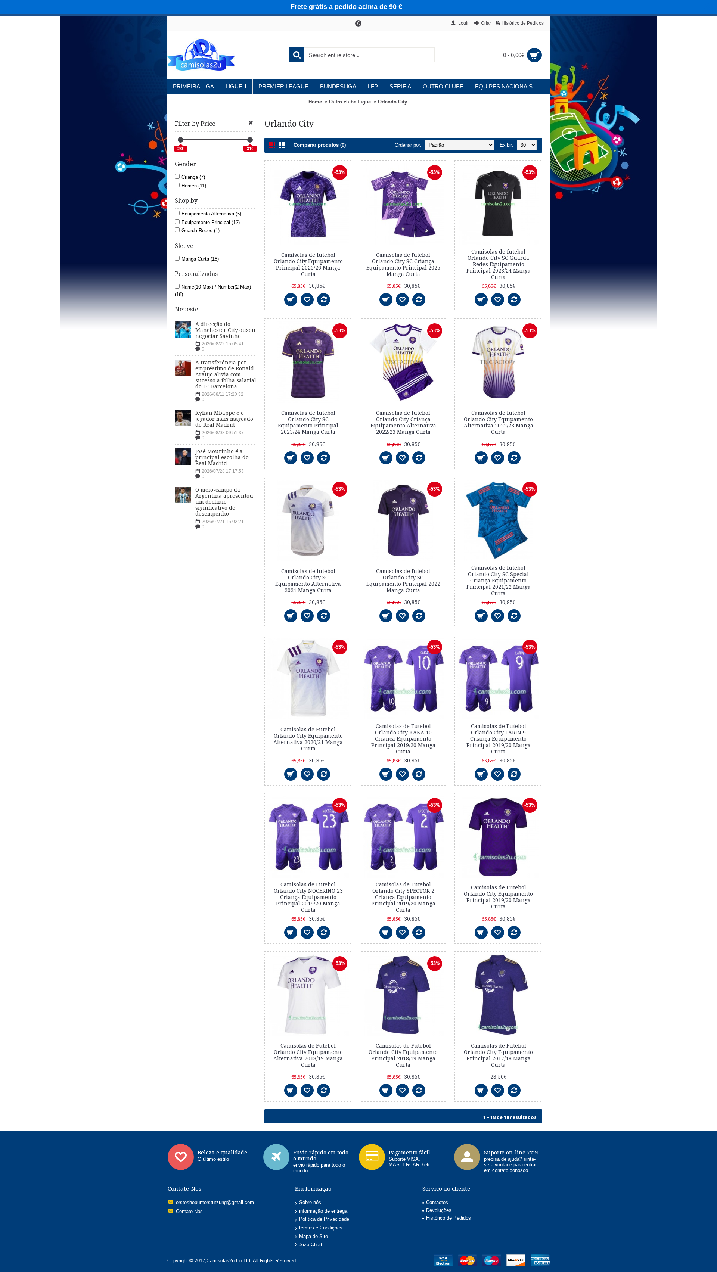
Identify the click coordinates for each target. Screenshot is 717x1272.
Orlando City (392, 102)
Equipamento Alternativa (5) (211, 214)
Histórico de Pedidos (448, 1218)
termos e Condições (320, 1228)
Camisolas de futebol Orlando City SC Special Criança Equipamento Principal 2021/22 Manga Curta (498, 580)
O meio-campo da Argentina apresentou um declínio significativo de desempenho (224, 502)
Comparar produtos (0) (320, 145)
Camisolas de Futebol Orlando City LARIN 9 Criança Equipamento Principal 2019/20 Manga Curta (498, 739)
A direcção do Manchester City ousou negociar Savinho (225, 330)
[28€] (180, 140)
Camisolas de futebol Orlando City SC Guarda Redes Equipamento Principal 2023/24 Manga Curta (498, 264)
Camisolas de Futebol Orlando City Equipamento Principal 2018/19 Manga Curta (403, 1055)
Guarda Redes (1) (200, 230)
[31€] (250, 140)
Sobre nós (310, 1202)
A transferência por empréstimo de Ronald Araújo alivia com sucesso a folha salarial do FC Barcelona (225, 374)
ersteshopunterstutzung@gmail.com (215, 1203)
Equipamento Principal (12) (210, 222)
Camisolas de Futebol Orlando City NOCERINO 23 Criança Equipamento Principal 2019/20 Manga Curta (308, 897)
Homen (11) (193, 186)
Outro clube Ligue (350, 102)
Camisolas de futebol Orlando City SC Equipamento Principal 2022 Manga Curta (403, 580)
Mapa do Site (313, 1236)
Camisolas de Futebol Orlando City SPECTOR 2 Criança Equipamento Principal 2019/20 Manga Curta (403, 897)
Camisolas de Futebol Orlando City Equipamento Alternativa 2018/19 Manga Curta (308, 1055)
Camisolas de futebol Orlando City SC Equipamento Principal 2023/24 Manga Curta (308, 422)
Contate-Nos (189, 1212)
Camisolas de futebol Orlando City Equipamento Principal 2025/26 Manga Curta (308, 264)
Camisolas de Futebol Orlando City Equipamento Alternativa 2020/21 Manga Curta (308, 739)
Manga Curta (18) (200, 259)
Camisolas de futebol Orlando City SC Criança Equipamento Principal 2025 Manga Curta (403, 264)
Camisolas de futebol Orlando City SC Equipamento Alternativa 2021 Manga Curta (308, 580)
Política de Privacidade (324, 1219)
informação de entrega (323, 1211)
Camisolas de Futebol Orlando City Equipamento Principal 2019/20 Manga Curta (498, 896)
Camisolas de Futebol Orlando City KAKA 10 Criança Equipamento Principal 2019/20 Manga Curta (403, 739)
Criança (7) (193, 177)
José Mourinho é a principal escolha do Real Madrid (222, 457)
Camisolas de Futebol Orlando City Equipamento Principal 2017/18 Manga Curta (498, 1055)
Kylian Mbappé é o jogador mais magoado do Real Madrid (224, 419)
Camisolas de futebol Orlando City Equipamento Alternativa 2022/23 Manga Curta (498, 422)
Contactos (437, 1202)
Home (315, 102)
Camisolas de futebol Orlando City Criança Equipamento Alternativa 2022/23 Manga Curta (403, 422)
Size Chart (310, 1245)
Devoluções (438, 1210)
